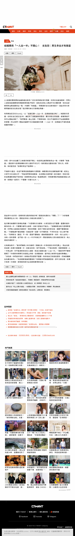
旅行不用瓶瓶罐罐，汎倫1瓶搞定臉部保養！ (59, 399)
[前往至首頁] (8, 27)
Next (2, 67)
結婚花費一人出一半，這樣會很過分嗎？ (43, 113)
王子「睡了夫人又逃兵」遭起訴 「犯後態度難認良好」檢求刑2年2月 (37, 433)
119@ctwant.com (48, 335)
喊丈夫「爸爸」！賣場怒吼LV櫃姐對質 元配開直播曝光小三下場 (30, 316)
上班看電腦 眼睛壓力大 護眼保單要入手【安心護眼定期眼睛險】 (37, 416)
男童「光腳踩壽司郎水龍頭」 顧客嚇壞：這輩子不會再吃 (15, 433)
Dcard (19, 53)
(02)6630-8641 (24, 335)
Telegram (53, 516)
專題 (67, 31)
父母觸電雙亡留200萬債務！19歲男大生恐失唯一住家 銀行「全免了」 (59, 486)
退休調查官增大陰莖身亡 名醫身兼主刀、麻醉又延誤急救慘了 (37, 364)
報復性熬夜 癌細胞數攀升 (59, 363)
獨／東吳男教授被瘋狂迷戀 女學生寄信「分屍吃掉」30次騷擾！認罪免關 (59, 381)
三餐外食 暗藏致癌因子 (14, 398)
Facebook (24, 516)
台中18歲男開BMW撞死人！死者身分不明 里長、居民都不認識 (29, 313)
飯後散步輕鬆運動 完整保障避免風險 (37, 451)
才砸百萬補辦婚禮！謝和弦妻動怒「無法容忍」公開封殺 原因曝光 (28, 290)
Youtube (39, 516)
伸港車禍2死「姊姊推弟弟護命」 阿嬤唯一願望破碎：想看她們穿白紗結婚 (30, 280)
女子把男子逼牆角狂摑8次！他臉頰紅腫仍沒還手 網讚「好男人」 (15, 364)
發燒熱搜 (55, 512)
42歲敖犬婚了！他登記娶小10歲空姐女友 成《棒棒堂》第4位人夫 (28, 283)
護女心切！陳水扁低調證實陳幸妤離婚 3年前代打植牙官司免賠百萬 (37, 399)
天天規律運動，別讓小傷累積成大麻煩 (36, 381)
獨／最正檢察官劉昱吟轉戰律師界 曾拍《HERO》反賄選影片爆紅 (37, 486)
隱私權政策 (42, 531)
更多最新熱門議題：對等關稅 (18, 321)
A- (11, 95)
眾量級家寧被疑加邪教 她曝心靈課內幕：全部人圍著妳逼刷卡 (29, 318)
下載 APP (62, 27)
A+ (6, 95)
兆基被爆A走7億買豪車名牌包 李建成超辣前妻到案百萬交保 (59, 451)
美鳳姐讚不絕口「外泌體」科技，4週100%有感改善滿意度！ (59, 433)
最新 (13, 31)
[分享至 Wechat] (1, 63)
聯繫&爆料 (33, 512)
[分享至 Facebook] (1, 60)
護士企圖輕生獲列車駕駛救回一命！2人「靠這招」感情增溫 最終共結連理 (30, 276)
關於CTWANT (21, 512)
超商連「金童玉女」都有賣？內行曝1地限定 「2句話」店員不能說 (30, 310)
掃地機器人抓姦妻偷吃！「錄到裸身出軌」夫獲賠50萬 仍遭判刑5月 (14, 416)
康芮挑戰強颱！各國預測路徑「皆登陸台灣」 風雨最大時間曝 (28, 324)
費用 (12, 53)
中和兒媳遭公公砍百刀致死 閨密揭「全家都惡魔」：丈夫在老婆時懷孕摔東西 (59, 416)
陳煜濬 (10, 49)
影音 (62, 31)
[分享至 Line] (1, 57)
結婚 (6, 53)
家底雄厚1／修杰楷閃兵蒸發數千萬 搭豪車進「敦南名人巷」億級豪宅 (37, 468)
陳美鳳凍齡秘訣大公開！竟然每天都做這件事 (23, 327)
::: (6, 34)
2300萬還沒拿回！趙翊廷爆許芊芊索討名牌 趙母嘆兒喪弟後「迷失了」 (15, 486)
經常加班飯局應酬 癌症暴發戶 (15, 468)
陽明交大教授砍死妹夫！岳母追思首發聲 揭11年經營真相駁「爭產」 (14, 381)
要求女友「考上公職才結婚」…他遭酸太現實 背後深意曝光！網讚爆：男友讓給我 (33, 286)
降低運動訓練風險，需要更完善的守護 (59, 468)
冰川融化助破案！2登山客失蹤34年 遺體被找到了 (15, 451)
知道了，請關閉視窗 (65, 527)
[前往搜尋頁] (71, 27)
